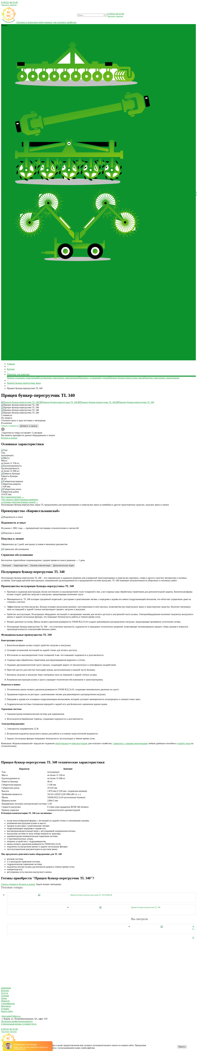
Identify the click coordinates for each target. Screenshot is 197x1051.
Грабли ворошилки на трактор (30, 263)
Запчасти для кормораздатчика (121, 354)
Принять (182, 1047)
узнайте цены (184, 743)
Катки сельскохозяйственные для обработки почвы (40, 291)
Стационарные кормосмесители (58, 312)
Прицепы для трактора (117, 38)
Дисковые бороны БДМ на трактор (71, 91)
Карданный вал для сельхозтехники (72, 30)
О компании (7, 184)
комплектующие (79, 743)
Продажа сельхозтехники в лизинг (175, 191)
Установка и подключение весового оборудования (174, 174)
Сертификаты (8, 187)
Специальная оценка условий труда (18, 1024)
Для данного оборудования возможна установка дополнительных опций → (19, 500)
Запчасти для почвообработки (30, 359)
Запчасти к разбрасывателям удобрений (66, 356)
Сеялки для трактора (58, 38)
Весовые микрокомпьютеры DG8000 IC (34, 278)
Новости (5, 189)
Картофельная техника (49, 33)
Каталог (5, 990)
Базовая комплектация (40, 565)
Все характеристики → (12, 497)
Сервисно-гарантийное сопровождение (175, 183)
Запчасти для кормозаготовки (91, 354)
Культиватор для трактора (104, 35)
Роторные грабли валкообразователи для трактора (39, 265)
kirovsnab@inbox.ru (11, 1016)
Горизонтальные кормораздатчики (86, 309)
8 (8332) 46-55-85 (9, 2)
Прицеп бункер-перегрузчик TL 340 (145, 907)
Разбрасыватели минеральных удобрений (35, 341)
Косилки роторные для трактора (75, 35)
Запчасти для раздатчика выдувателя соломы (156, 156)
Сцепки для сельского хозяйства (72, 325)
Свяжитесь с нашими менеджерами (130, 743)
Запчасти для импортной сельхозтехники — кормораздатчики (45, 354)
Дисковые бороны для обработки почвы (35, 30)
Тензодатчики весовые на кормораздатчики (117, 33)
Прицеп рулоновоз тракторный (106, 333)
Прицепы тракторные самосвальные (41, 335)
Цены (4, 998)
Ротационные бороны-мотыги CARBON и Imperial (116, 30)
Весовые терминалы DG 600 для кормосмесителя (79, 278)
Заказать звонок (9, 5)
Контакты (6, 1006)
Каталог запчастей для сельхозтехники (101, 41)
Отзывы (5, 192)
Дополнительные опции (63, 565)
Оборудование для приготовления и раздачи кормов (40, 307)
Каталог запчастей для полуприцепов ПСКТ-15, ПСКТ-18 (115, 356)
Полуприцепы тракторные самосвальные (35, 333)
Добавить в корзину (28, 426)
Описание (6, 565)
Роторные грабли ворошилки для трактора (86, 265)
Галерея (5, 195)
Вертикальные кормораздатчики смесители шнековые (41, 309)
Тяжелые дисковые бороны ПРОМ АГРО (109, 91)
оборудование (62, 743)
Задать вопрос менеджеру (48, 884)
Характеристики (21, 565)
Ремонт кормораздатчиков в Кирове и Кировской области (176, 162)
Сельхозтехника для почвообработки (87, 38)
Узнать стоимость (10, 426)
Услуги (4, 993)
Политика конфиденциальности (17, 1021)
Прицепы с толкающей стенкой (94, 378)
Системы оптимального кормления (78, 33)
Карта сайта (7, 1011)
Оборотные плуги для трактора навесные (35, 325)
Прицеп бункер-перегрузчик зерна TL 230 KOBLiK (91, 895)
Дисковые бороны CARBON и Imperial (34, 91)
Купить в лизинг (9, 438)
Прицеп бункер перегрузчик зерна (73, 333)
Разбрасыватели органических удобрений (60, 41)
